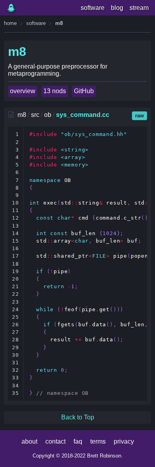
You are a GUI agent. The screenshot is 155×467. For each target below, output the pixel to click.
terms (98, 441)
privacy (124, 441)
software (93, 7)
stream (139, 7)
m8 (59, 23)
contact (55, 441)
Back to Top (77, 417)
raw (139, 116)
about (29, 441)
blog (117, 7)
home (10, 23)
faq (78, 441)
